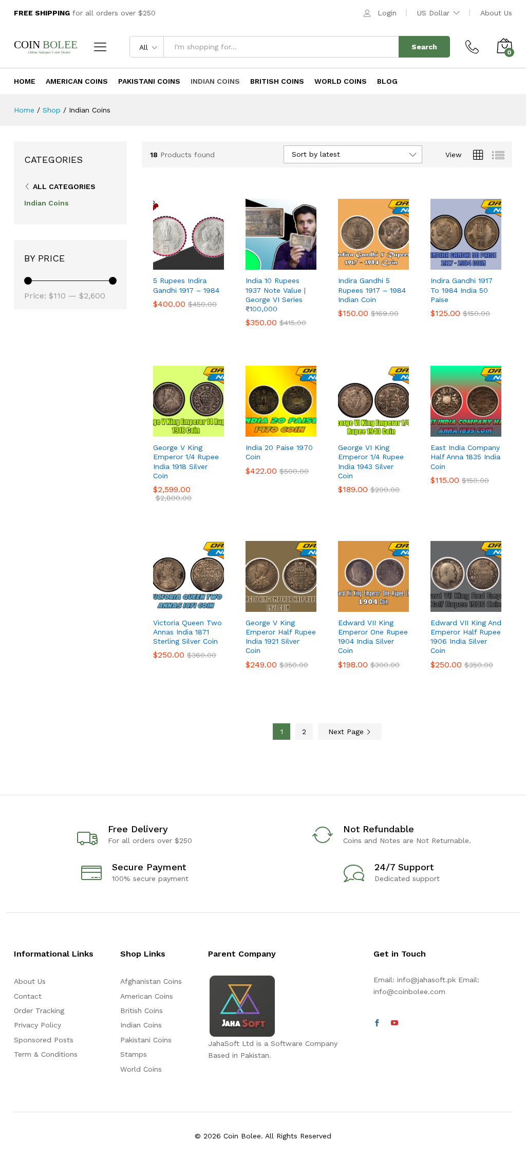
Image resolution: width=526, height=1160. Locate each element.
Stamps (133, 1054)
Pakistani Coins (149, 81)
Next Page (347, 731)
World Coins (340, 81)
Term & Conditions (46, 1054)
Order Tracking (39, 1010)
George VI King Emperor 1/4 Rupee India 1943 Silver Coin (371, 461)
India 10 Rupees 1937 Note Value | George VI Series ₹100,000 (276, 294)
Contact (28, 996)
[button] (163, 263)
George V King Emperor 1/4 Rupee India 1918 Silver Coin (186, 461)
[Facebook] (377, 1023)
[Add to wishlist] (210, 263)
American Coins (77, 81)
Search (424, 47)
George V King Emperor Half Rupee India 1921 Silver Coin (281, 637)
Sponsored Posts (43, 1040)
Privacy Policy (37, 1025)
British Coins (277, 81)
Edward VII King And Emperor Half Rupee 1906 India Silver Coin (465, 637)
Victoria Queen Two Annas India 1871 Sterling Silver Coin (187, 632)
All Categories (64, 186)
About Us (496, 13)
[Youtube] (394, 1023)
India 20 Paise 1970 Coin (279, 452)
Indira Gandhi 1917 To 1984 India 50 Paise (461, 289)
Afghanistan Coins (151, 981)
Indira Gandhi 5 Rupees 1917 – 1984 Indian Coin (372, 289)
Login (387, 12)
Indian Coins (215, 81)
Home (24, 81)
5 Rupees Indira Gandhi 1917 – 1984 (186, 285)
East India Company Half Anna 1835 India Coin (465, 456)
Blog (387, 81)
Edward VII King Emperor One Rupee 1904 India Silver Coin (373, 637)
